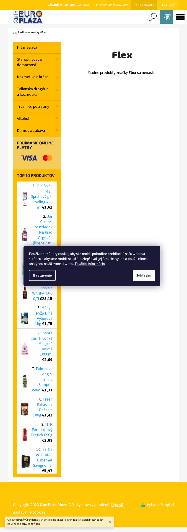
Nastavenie (42, 275)
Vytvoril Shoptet (160, 505)
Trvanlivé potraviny (33, 106)
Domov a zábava (31, 131)
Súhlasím (143, 275)
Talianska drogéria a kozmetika (32, 91)
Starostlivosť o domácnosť (29, 62)
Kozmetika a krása (32, 77)
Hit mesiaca (27, 47)
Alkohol (23, 118)
